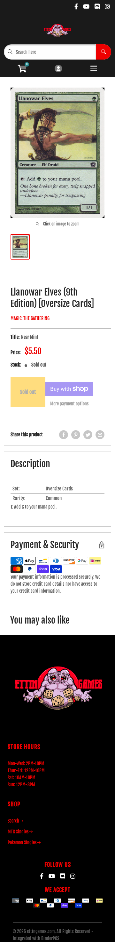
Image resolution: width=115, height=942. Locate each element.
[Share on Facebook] (63, 434)
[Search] (103, 52)
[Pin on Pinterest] (75, 434)
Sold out (28, 392)
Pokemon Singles (22, 842)
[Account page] (58, 69)
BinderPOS (50, 938)
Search (13, 821)
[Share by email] (100, 434)
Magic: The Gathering (30, 318)
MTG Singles (18, 831)
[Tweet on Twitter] (87, 434)
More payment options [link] (69, 403)
